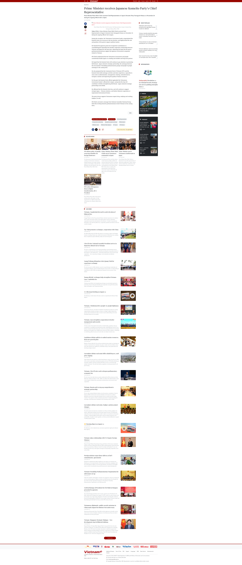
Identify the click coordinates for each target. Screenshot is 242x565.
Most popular (145, 23)
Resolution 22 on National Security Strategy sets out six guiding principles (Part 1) (148, 83)
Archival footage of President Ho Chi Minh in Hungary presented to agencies (101, 489)
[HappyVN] (88, 546)
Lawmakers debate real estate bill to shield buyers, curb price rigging (101, 355)
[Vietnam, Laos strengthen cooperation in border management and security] (128, 324)
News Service (143, 551)
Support (127, 551)
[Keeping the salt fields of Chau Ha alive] (148, 101)
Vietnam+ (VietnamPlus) (94, 1)
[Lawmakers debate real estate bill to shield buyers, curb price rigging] (128, 357)
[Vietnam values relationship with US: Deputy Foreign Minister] (128, 442)
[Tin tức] (107, 546)
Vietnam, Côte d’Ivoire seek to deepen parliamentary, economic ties (100, 372)
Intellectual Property (110, 551)
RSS (123, 551)
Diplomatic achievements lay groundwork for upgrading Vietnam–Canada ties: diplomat (147, 27)
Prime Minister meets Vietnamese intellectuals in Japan (127, 153)
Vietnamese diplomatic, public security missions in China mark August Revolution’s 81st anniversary (100, 506)
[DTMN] (144, 546)
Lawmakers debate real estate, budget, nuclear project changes (101, 406)
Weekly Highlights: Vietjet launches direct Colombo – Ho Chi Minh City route (144, 125)
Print (85, 30)
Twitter (85, 27)
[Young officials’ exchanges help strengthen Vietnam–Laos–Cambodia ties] (128, 281)
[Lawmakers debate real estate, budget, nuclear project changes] (128, 409)
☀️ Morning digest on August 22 (94, 424)
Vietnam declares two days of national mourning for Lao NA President (147, 42)
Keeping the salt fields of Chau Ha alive (147, 110)
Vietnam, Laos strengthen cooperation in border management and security (99, 321)
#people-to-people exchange (111, 122)
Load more (110, 538)
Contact (107, 552)
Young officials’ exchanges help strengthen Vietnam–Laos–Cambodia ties (100, 278)
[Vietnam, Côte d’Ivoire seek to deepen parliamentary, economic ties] (128, 375)
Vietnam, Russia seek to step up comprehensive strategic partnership (99, 388)
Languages (133, 551)
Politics (86, 4)
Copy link (85, 33)
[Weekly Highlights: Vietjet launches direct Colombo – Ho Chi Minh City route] (154, 125)
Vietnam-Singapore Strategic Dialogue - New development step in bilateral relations (98, 521)
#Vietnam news (96, 124)
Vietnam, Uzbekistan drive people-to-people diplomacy (101, 306)
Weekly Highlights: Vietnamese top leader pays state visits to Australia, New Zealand (144, 137)
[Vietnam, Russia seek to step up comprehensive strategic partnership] (128, 391)
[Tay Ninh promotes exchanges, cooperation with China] (128, 234)
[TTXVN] (96, 546)
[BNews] (113, 546)
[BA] (154, 546)
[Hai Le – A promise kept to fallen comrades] (154, 150)
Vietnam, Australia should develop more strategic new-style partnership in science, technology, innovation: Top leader (148, 35)
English (139, 1)
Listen (144, 129)
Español (147, 1)
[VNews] (101, 546)
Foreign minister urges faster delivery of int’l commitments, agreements (98, 457)
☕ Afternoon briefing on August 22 (95, 292)
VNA (138, 551)
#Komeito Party (112, 119)
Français (143, 1)
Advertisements (150, 551)
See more (89, 209)
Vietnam (122, 124)
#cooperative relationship (98, 122)
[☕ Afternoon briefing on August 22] (128, 296)
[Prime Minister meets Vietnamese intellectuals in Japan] (127, 144)
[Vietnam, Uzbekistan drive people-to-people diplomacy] (128, 310)
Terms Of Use (118, 551)
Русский (153, 1)
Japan (116, 124)
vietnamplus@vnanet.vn (114, 559)
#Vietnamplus (122, 122)
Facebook (85, 23)
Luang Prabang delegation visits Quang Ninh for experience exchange (99, 262)
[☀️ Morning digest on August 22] (128, 428)
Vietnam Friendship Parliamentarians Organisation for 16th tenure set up (101, 473)
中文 (150, 1)
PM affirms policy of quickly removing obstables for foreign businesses (92, 153)
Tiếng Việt (135, 1)
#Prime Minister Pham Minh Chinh (99, 119)
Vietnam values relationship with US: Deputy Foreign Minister (100, 439)
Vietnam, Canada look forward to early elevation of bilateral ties (99, 213)
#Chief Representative (121, 119)
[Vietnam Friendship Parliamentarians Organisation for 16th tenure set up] (128, 476)
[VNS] (127, 546)
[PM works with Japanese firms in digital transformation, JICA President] (92, 179)
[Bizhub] (118, 546)
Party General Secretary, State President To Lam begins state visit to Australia (148, 56)
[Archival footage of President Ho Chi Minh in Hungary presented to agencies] (128, 492)
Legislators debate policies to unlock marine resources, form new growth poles (101, 338)
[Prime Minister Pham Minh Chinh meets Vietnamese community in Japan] (109, 144)
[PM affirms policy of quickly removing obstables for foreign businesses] (92, 144)
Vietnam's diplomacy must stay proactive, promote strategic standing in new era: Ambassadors (148, 50)
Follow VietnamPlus (121, 129)
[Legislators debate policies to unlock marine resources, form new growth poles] (128, 341)
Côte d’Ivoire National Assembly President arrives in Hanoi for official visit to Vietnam (100, 245)
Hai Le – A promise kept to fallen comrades (144, 149)
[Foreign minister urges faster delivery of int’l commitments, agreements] (128, 459)
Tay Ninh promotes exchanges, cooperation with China (101, 230)
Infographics (145, 64)
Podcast (144, 119)
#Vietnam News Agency (106, 124)
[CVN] (136, 546)
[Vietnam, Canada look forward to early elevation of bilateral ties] (128, 216)
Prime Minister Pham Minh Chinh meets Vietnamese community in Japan (109, 153)
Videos (144, 93)
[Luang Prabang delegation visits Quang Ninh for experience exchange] (128, 265)
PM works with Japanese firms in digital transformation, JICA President (91, 190)
